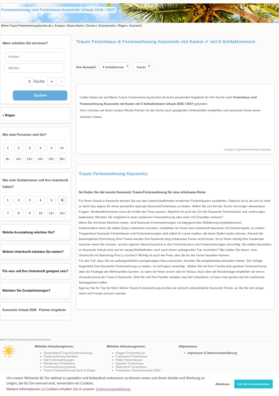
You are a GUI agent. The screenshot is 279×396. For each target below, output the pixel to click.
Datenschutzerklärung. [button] (113, 389)
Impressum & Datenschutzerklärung (212, 353)
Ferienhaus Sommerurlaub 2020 (138, 370)
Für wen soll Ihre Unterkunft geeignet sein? (35, 271)
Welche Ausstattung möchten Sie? (28, 232)
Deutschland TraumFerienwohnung (68, 353)
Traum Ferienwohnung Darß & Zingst (69, 370)
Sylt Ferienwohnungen (59, 360)
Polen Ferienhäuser (129, 360)
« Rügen (8, 115)
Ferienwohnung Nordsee (61, 356)
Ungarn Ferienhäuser (130, 353)
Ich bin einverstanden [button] (253, 384)
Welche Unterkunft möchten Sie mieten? (33, 251)
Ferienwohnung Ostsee (60, 367)
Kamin (143, 67)
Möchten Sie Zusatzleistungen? (26, 290)
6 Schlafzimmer (115, 67)
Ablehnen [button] (222, 384)
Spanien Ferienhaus (129, 363)
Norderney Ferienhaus (59, 363)
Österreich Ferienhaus (131, 367)
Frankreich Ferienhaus (131, 356)
